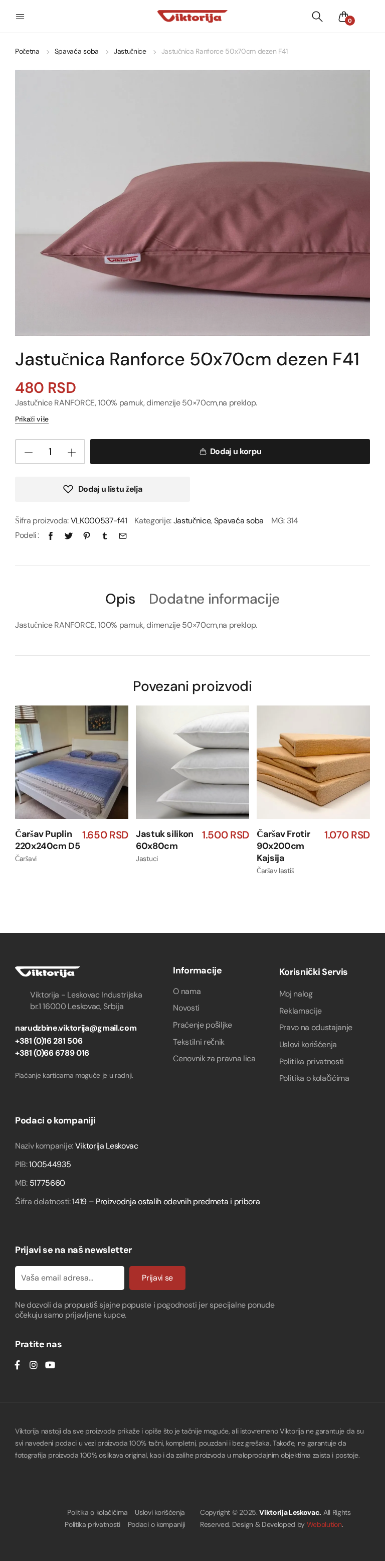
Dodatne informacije (214, 599)
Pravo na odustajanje (316, 1027)
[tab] (120, 598)
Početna (27, 51)
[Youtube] (49, 1364)
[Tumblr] (105, 535)
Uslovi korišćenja (308, 1044)
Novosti (186, 1008)
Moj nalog (296, 993)
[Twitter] (69, 535)
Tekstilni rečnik (199, 1042)
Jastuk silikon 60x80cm (165, 840)
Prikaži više (32, 418)
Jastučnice (130, 51)
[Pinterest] (87, 535)
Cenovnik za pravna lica (214, 1058)
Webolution (324, 1524)
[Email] (123, 535)
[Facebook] (51, 535)
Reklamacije (300, 1011)
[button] (21, 17)
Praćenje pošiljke (202, 1025)
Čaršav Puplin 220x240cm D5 (47, 840)
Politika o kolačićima (314, 1078)
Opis (120, 599)
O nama (187, 991)
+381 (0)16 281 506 (48, 1041)
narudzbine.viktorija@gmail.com (75, 1028)
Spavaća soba (77, 51)
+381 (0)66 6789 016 (52, 1053)
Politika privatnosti (311, 1061)
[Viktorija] (192, 16)
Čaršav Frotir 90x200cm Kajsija (283, 846)
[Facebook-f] (17, 1364)
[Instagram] (33, 1364)
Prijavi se (157, 1277)
